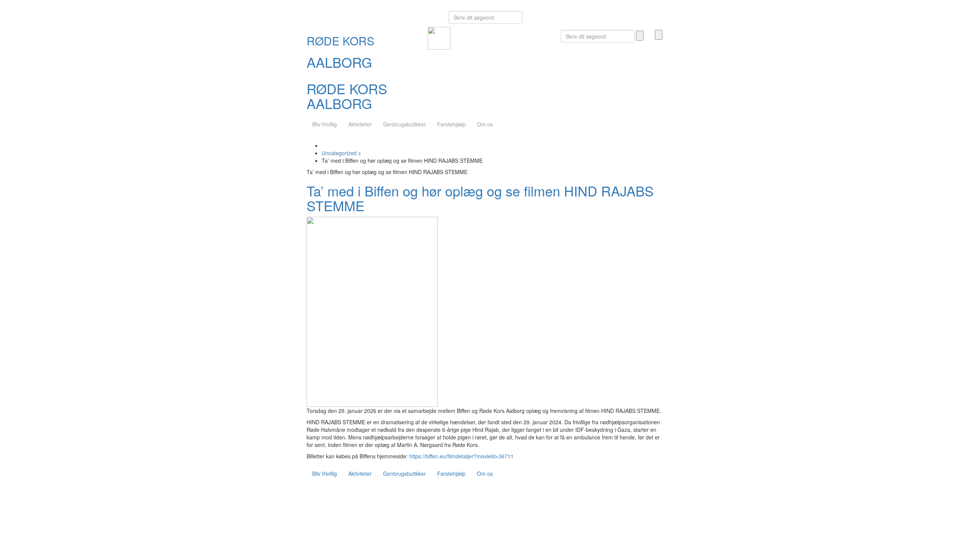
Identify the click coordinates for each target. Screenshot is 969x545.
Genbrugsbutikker (404, 124)
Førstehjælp (451, 124)
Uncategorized (339, 153)
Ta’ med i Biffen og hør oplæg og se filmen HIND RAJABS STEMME (480, 198)
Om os (485, 124)
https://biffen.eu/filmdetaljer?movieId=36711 (461, 456)
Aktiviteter (360, 124)
